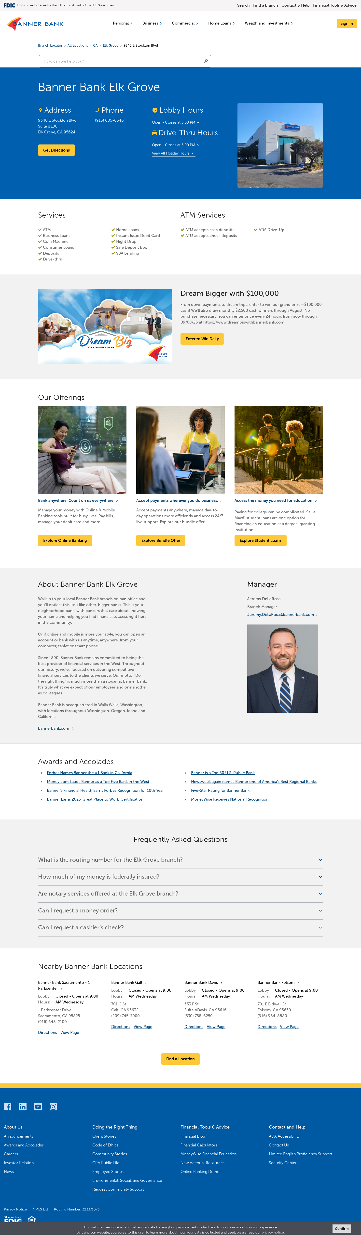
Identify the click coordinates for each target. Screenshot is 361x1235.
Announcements (18, 1136)
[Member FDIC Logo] (13, 1221)
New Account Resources (202, 1163)
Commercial (183, 23)
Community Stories (109, 1154)
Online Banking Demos (200, 1172)
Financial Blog (192, 1136)
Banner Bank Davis (201, 982)
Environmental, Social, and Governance (127, 1180)
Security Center (283, 1163)
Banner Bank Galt (126, 982)
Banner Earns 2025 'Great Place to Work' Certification (95, 799)
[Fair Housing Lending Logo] (32, 1221)
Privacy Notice (15, 1209)
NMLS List (40, 1209)
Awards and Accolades (24, 1145)
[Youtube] (38, 1106)
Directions (47, 1032)
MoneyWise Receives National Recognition (230, 799)
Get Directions (56, 150)
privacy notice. (273, 1232)
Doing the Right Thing (115, 1127)
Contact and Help (287, 1127)
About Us (13, 1127)
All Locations (78, 45)
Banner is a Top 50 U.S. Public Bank (223, 773)
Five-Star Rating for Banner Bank (220, 790)
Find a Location (180, 1059)
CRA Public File (105, 1163)
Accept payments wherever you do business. (177, 500)
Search (243, 5)
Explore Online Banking (65, 540)
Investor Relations (19, 1163)
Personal (121, 23)
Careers (11, 1154)
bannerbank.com (53, 728)
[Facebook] (7, 1106)
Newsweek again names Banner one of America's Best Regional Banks (254, 782)
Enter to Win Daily (202, 339)
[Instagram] (53, 1106)
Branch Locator (50, 45)
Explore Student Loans (260, 540)
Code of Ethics (105, 1145)
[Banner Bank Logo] (35, 24)
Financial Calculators (198, 1145)
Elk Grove (110, 45)
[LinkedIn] (23, 1106)
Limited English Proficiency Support (300, 1154)
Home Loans (219, 23)
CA (95, 45)
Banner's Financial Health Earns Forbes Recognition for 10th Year (105, 790)
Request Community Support (118, 1189)
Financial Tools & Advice (335, 5)
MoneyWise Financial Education (208, 1154)
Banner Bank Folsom (276, 982)
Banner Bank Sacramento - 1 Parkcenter (64, 985)
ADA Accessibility (284, 1136)
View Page (69, 1032)
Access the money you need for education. (274, 500)
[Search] (206, 61)
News (9, 1172)
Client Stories (104, 1136)
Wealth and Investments (267, 23)
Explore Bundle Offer (160, 540)
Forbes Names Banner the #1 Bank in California (89, 773)
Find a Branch (265, 5)
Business (150, 23)
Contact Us (279, 1145)
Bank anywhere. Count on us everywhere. (76, 500)
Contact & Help (295, 5)
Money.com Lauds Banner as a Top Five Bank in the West (98, 782)
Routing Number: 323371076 (76, 1209)
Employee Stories (108, 1172)
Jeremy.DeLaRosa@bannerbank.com (280, 614)
